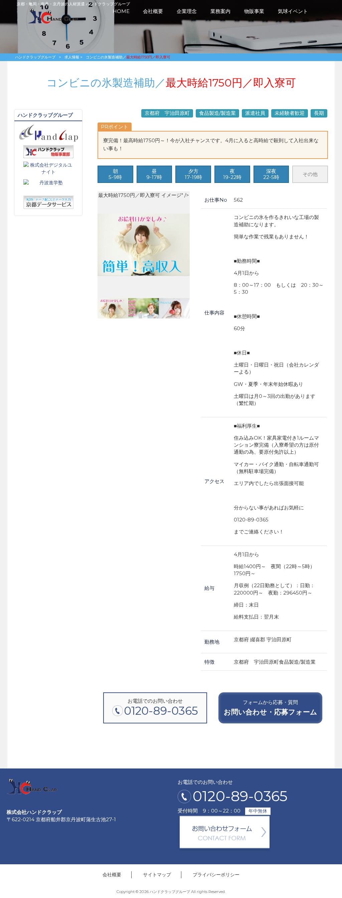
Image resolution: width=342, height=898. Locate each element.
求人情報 (71, 57)
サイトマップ (157, 875)
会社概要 (112, 875)
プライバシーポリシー (216, 875)
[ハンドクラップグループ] (52, 22)
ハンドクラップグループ (35, 57)
